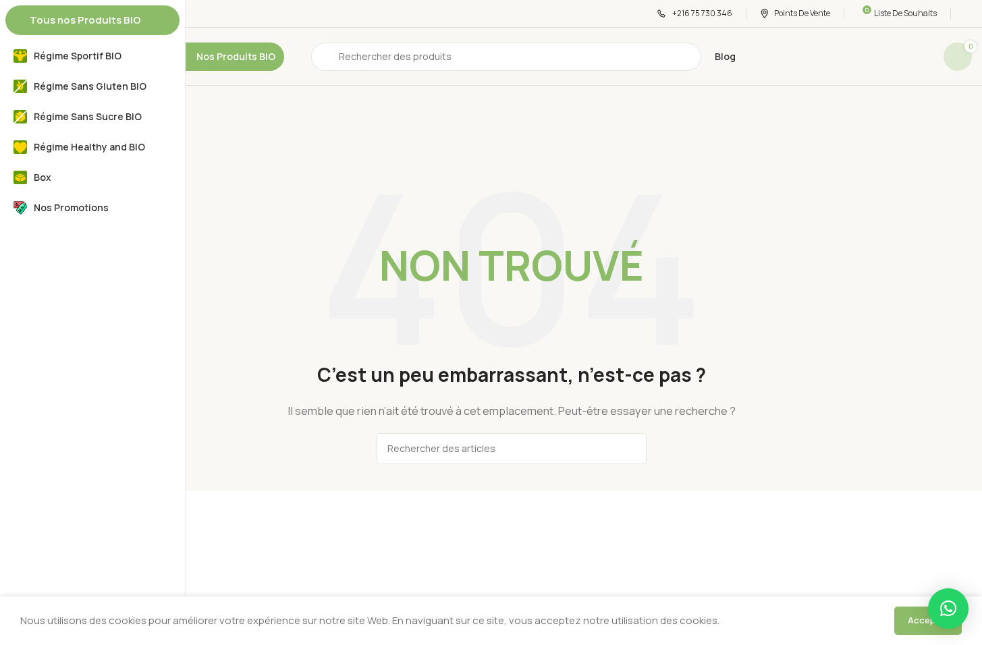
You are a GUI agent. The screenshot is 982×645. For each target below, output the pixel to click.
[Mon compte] (968, 13)
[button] (948, 608)
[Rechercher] (631, 448)
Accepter (928, 620)
